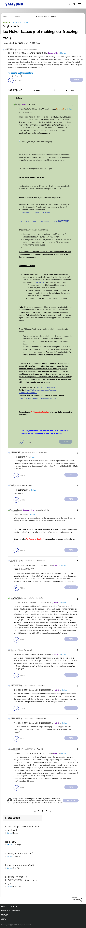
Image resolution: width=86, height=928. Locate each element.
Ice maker (10, 841)
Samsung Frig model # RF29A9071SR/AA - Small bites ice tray (22, 880)
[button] (79, 50)
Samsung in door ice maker (18, 853)
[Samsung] (14, 4)
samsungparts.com (42, 212)
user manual (40, 282)
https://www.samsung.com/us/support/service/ (37, 398)
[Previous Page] (26, 810)
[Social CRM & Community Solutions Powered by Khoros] (77, 899)
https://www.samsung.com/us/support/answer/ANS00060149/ (44, 221)
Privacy (4, 915)
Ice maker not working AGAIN (19, 865)
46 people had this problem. (20, 73)
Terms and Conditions (10, 911)
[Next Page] (59, 810)
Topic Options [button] (79, 22)
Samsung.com (26, 212)
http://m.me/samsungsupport (48, 387)
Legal (3, 919)
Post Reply (71, 801)
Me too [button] (15, 76)
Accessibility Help (9, 907)
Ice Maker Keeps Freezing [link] (46, 16)
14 (66, 90)
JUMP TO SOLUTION (20, 22)
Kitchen (63, 53)
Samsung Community (11, 16)
